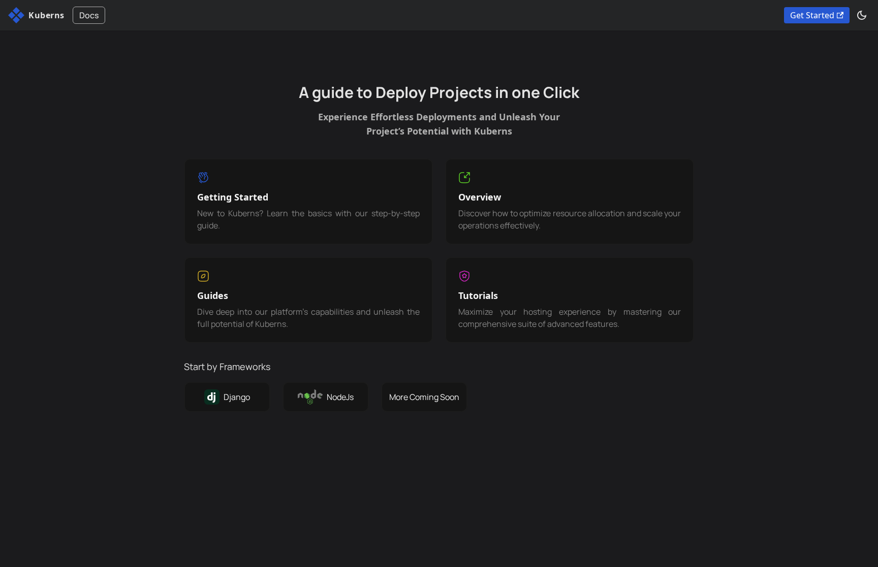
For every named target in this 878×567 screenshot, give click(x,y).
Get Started (812, 15)
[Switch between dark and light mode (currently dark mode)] (862, 15)
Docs (89, 15)
